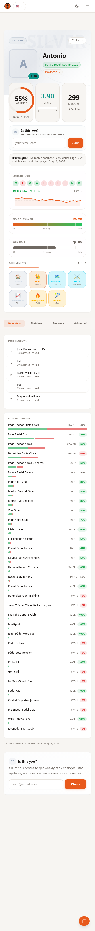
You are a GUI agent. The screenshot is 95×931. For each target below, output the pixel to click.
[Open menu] (87, 6)
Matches (36, 323)
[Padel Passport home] (7, 6)
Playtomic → (52, 72)
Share (79, 40)
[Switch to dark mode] (77, 6)
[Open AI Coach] (84, 921)
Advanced (80, 323)
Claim (76, 143)
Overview (14, 323)
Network (58, 323)
